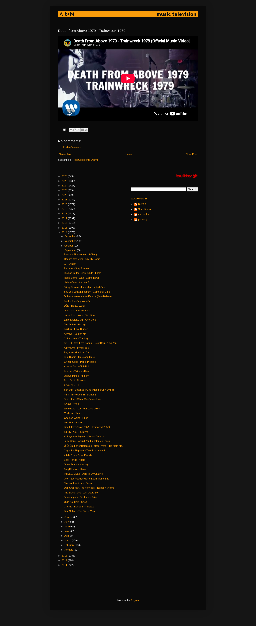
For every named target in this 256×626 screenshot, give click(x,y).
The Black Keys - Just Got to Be (81, 492)
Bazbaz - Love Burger (76, 329)
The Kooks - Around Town (78, 483)
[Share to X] (79, 130)
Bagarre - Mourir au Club (77, 352)
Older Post (191, 154)
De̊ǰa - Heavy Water (74, 305)
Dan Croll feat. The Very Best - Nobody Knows (89, 487)
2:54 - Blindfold (72, 385)
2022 (65, 195)
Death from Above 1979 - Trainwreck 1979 (87, 427)
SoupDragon (145, 209)
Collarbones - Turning (76, 338)
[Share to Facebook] (82, 130)
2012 (65, 560)
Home (128, 154)
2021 (65, 199)
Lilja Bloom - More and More (79, 357)
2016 (65, 223)
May (67, 531)
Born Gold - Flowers (75, 380)
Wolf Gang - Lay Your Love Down (82, 408)
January (69, 549)
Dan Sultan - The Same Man (79, 511)
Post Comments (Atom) (85, 159)
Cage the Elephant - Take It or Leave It (84, 450)
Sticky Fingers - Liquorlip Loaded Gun (84, 287)
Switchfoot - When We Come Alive (82, 399)
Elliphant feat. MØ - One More (80, 319)
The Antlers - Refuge (75, 324)
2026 (65, 176)
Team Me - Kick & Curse (77, 310)
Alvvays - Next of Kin (75, 334)
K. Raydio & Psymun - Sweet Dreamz (84, 436)
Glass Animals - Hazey (76, 464)
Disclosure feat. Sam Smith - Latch (82, 273)
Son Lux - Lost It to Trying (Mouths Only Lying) (89, 389)
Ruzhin (142, 204)
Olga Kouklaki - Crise (75, 502)
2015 (65, 227)
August (68, 517)
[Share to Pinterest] (86, 130)
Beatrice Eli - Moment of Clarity (80, 254)
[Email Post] (64, 129)
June (67, 526)
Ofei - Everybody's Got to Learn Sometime (86, 478)
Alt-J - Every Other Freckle (78, 455)
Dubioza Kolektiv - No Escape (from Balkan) (88, 296)
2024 (65, 185)
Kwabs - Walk (71, 403)
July (66, 521)
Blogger (134, 600)
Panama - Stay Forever (76, 268)
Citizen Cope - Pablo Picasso (80, 362)
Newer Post (65, 154)
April (67, 535)
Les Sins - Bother (73, 422)
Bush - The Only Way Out (77, 301)
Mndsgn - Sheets (73, 413)
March (68, 540)
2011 (65, 565)
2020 (65, 204)
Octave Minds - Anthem (76, 375)
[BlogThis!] (75, 130)
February (69, 545)
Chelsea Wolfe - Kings (76, 418)
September (70, 250)
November (70, 241)
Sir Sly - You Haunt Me (76, 432)
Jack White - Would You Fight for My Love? (87, 441)
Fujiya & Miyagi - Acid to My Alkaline (83, 473)
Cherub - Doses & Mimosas (79, 506)
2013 (65, 555)
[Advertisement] (131, 583)
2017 (65, 218)
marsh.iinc (143, 214)
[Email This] (71, 130)
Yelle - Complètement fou (77, 282)
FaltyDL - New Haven (75, 469)
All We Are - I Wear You (76, 348)
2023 (65, 190)
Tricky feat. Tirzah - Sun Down (80, 315)
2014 (65, 232)
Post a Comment (72, 147)
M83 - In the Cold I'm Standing (80, 394)
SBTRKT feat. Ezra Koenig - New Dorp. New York (90, 343)
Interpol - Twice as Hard (77, 371)
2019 (65, 209)
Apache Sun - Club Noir (77, 366)
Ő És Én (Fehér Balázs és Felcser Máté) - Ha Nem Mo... (94, 446)
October (69, 245)
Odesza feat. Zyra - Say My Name (82, 259)
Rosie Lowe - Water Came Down (82, 277)
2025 (65, 181)
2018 (65, 213)
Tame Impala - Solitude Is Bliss (80, 497)
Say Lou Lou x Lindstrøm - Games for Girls (87, 291)
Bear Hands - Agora (74, 460)
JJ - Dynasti (70, 263)
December (70, 236)
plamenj (142, 219)
